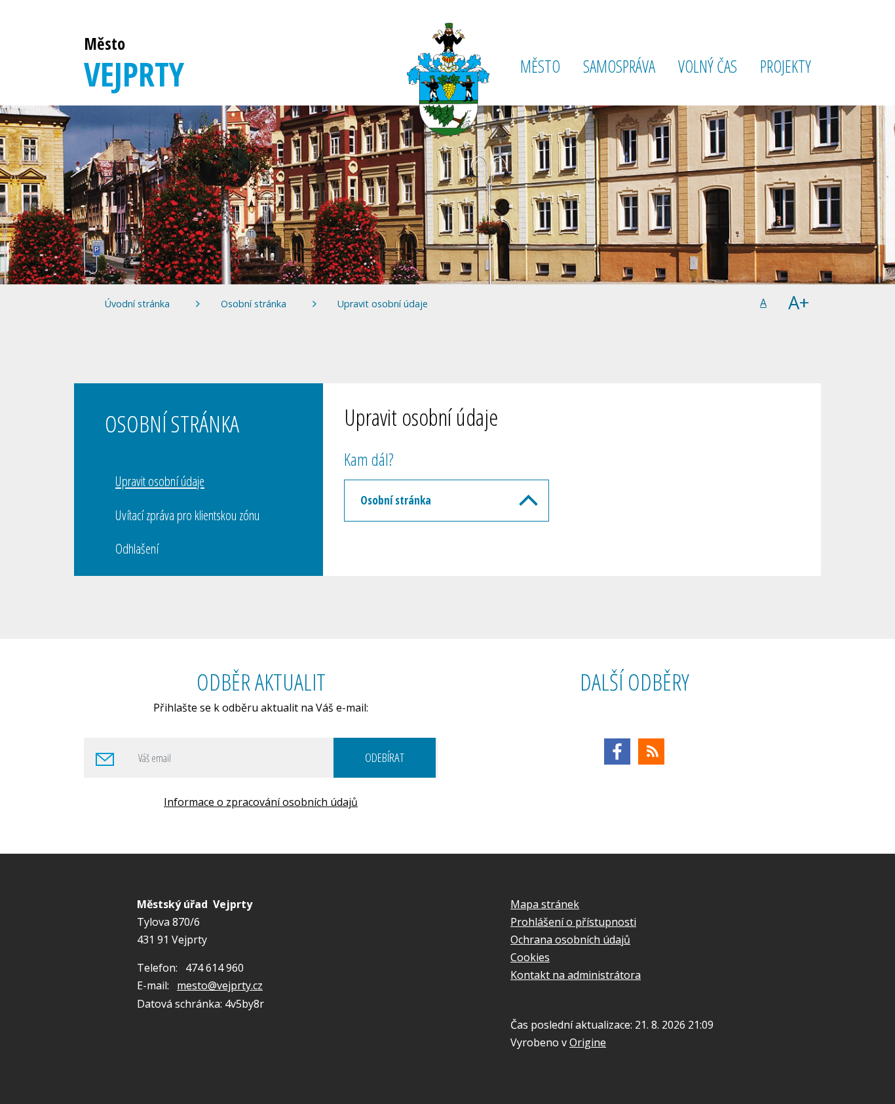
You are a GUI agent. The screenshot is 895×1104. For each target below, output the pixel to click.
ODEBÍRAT (384, 757)
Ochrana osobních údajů (570, 939)
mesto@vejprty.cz (220, 985)
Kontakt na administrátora (575, 975)
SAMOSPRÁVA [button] (619, 66)
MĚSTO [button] (540, 66)
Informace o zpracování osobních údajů (261, 802)
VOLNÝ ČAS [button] (707, 66)
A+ (798, 303)
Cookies (530, 957)
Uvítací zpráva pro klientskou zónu (187, 515)
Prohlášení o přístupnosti (573, 922)
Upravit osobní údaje (382, 303)
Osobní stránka (253, 303)
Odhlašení (137, 548)
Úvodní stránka (137, 303)
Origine (587, 1042)
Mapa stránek (544, 904)
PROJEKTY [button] (785, 66)
